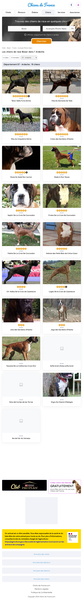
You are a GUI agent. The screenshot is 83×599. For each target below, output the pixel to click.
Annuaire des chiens (41, 579)
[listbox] (72, 28)
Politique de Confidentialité (41, 592)
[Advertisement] (41, 462)
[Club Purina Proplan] (24, 485)
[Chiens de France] (41, 5)
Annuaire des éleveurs (41, 562)
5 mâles (6, 58)
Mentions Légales (42, 589)
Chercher (41, 41)
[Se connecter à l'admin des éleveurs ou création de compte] (78, 4)
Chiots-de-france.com (41, 585)
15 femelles (15, 58)
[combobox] (24, 28)
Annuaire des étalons (41, 571)
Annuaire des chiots (41, 554)
